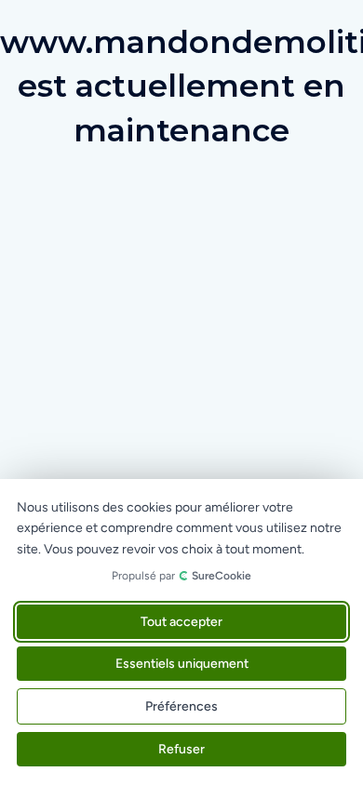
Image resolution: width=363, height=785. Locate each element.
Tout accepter (181, 622)
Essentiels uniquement (182, 664)
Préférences (181, 706)
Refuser (181, 749)
